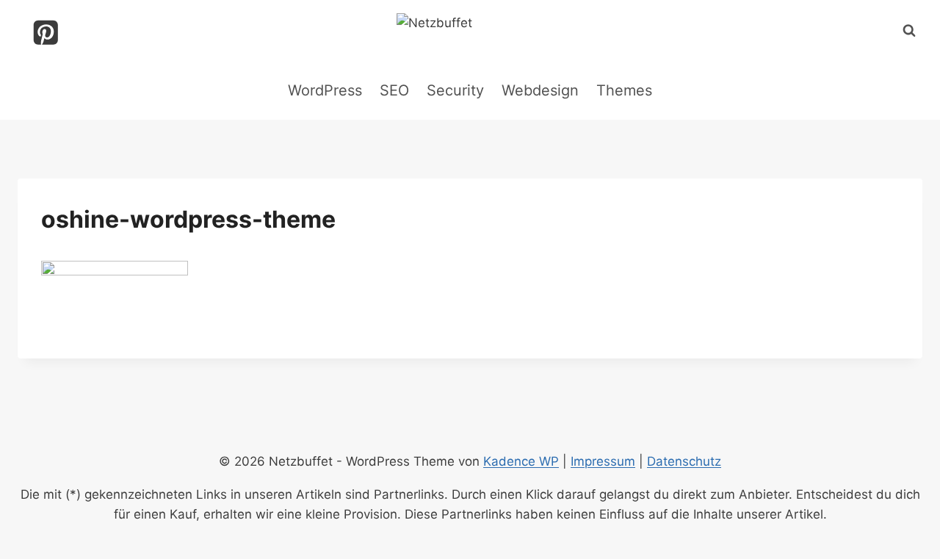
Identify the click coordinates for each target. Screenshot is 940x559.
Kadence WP (521, 461)
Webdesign (540, 90)
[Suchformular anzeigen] (909, 31)
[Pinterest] (46, 32)
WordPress (325, 90)
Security (455, 90)
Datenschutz (684, 461)
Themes (624, 90)
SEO (394, 90)
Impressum (603, 461)
